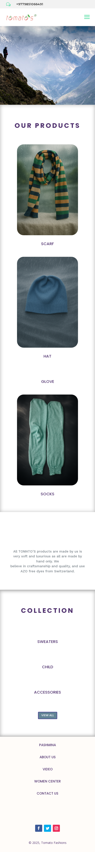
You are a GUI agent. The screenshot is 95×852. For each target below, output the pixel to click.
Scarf (47, 243)
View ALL (47, 715)
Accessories (47, 692)
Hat (47, 356)
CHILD (47, 667)
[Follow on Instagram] (56, 828)
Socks (47, 494)
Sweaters (47, 641)
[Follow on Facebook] (38, 828)
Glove (47, 381)
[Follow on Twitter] (47, 828)
